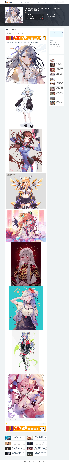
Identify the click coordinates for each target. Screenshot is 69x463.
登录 (63, 2)
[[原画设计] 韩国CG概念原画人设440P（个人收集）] (52, 80)
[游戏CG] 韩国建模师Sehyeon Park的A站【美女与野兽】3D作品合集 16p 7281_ (40, 448)
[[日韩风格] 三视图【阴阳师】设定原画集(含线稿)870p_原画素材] (52, 74)
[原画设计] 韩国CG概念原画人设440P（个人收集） (59, 79)
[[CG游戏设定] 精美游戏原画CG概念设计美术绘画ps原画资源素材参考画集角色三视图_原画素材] (52, 60)
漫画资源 (32, 2)
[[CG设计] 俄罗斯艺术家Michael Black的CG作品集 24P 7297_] (8, 438)
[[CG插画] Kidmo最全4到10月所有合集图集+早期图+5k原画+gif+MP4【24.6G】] (52, 90)
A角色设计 (13, 439)
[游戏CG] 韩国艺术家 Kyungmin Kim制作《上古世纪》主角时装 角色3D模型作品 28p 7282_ (18, 448)
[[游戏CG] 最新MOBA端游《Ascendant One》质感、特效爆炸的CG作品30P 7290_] (30, 443)
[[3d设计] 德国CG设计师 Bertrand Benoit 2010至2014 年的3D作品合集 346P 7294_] (30, 439)
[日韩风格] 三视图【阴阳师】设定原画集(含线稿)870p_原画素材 (59, 74)
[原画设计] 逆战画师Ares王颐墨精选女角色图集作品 (59, 64)
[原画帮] (25, 12)
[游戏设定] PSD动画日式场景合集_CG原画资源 (59, 93)
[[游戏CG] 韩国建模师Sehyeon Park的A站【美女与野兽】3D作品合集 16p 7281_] (30, 448)
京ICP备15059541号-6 (41, 461)
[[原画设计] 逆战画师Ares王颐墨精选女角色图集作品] (52, 66)
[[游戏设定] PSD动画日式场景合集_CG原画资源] (52, 93)
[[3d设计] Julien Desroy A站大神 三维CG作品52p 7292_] (8, 445)
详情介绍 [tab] (8, 29)
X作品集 (19, 33)
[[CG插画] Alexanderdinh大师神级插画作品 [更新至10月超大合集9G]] (52, 104)
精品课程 (44, 2)
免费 (41, 2)
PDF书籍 (37, 2)
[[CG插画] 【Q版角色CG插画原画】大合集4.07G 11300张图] (52, 71)
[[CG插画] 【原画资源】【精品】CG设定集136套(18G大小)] (52, 99)
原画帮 (30, 461)
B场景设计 (35, 439)
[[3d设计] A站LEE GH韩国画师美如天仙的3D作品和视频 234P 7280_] (8, 453)
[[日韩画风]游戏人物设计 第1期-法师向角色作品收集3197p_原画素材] (52, 83)
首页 (16, 2)
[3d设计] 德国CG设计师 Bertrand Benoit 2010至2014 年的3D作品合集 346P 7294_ (40, 437)
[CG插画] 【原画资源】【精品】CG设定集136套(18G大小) (59, 98)
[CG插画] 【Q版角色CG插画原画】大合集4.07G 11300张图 (59, 69)
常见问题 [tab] (14, 29)
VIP (48, 2)
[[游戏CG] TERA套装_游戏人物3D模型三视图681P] (30, 454)
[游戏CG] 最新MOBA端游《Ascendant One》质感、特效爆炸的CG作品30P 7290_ (40, 443)
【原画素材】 (14, 33)
